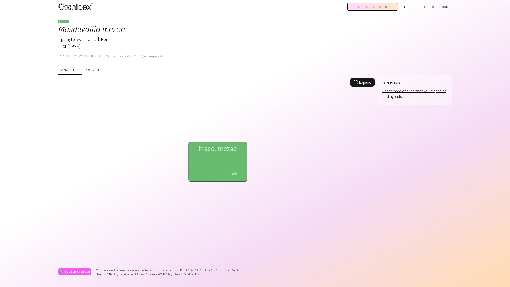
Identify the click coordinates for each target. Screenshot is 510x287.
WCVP (161, 274)
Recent (410, 6)
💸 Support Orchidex (75, 271)
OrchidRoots (115, 56)
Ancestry (70, 69)
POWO (78, 56)
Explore (427, 6)
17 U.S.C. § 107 (189, 270)
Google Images (146, 56)
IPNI (94, 56)
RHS (61, 56)
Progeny (92, 69)
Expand (362, 82)
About (444, 6)
